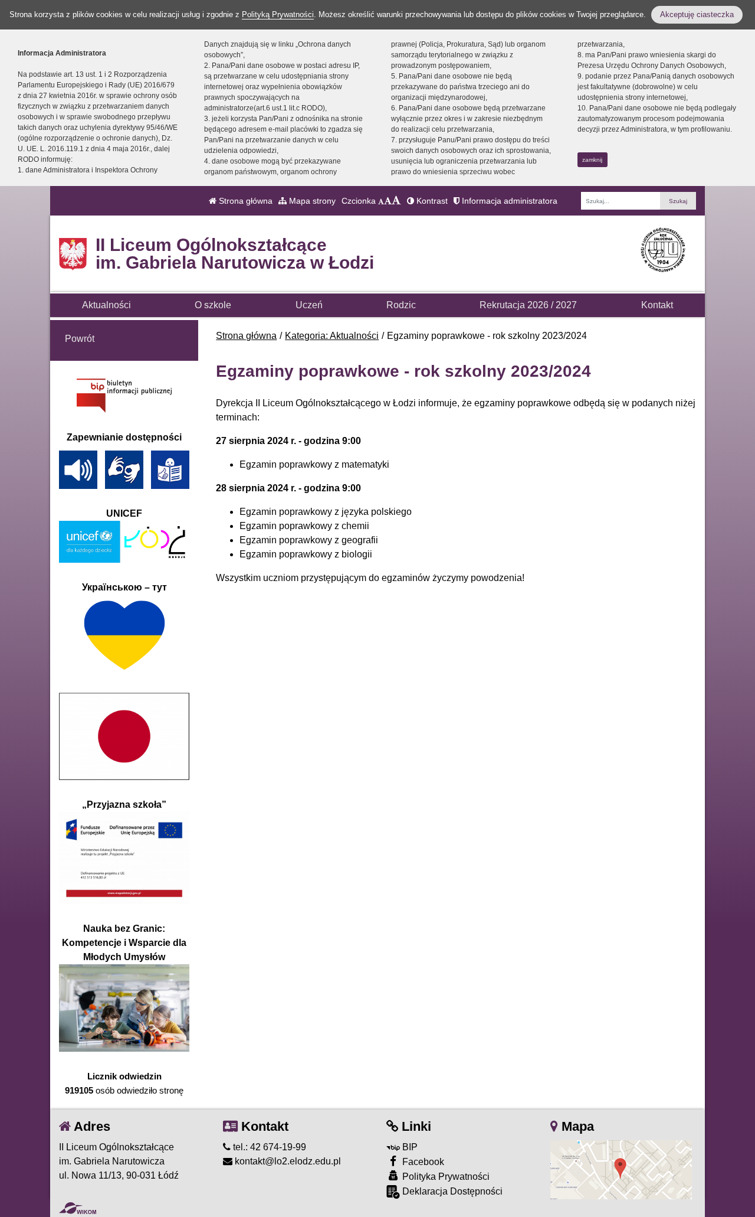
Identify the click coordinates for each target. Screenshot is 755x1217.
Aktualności (106, 305)
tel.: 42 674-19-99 (268, 1147)
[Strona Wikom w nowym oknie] (77, 1208)
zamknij (592, 159)
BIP (409, 1147)
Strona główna (244, 200)
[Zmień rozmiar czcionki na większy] (388, 200)
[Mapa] (621, 1169)
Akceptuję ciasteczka (697, 14)
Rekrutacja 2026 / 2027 (528, 305)
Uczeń (309, 305)
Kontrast (431, 200)
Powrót (79, 339)
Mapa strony (311, 200)
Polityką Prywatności (278, 14)
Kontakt (657, 305)
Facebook (422, 1162)
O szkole (213, 305)
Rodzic (401, 305)
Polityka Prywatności (445, 1177)
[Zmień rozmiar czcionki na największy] (396, 200)
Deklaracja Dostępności (451, 1191)
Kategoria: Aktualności (332, 336)
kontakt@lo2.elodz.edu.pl (286, 1161)
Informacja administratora (508, 200)
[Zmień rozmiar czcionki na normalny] (381, 200)
